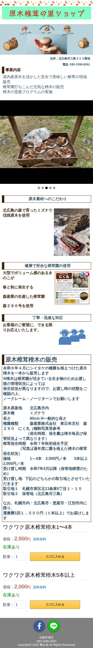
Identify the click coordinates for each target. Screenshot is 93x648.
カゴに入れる (55, 556)
